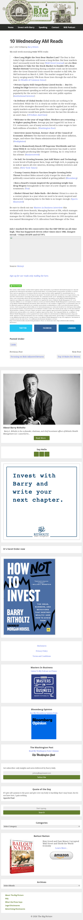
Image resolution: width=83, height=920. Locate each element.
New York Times (29, 168)
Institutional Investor (24, 96)
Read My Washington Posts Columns (44, 751)
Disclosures (41, 646)
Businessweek (32, 154)
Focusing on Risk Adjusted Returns (27, 357)
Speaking (43, 27)
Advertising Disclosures (15, 909)
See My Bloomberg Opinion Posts (43, 713)
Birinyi (20, 266)
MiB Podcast (69, 27)
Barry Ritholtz (33, 47)
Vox (27, 188)
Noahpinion (19, 141)
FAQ (6, 899)
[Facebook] (41, 454)
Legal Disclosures (12, 906)
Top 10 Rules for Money (69, 357)
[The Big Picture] (41, 12)
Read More (41, 438)
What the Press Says (13, 902)
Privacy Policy (42, 651)
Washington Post (47, 128)
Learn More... (61, 848)
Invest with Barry (26, 27)
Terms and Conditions (42, 656)
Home (10, 27)
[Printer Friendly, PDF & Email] (16, 286)
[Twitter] (36, 454)
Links (13, 344)
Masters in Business (43, 207)
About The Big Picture (14, 895)
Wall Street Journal (54, 63)
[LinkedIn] (47, 454)
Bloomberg (71, 178)
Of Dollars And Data (37, 115)
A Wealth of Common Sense (32, 80)
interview (58, 207)
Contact (55, 27)
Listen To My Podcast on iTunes (44, 671)
